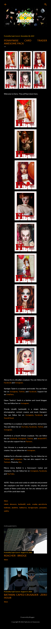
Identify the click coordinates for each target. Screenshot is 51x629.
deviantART (42, 438)
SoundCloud (8, 418)
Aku (20, 462)
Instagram (19, 383)
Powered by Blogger (28, 617)
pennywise (43, 508)
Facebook (7, 383)
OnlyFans (10, 394)
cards (28, 504)
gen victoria (43, 504)
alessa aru (13, 504)
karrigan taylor (33, 508)
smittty (6, 511)
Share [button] (6, 501)
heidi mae (7, 508)
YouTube (24, 427)
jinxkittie (15, 508)
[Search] (45, 3)
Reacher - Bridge (15, 555)
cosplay (34, 504)
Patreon (29, 441)
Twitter (22, 391)
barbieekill (21, 504)
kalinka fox (23, 508)
